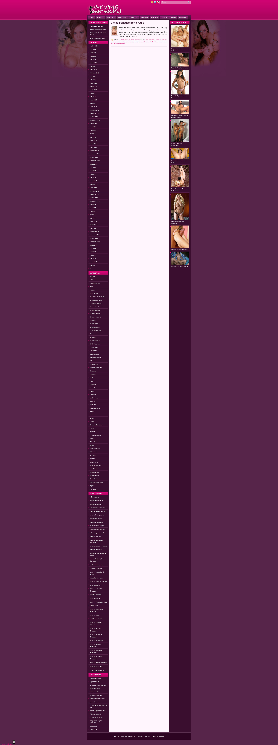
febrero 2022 (93, 86)
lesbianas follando (96, 568)
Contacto (140, 736)
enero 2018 (93, 188)
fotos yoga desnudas (96, 367)
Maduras (144, 18)
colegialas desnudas (96, 522)
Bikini (91, 286)
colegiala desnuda (95, 536)
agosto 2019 (93, 123)
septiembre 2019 (95, 120)
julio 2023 (93, 49)
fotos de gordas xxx (96, 504)
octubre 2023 (94, 46)
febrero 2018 (93, 184)
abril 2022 (93, 80)
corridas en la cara (96, 619)
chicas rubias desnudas (97, 508)
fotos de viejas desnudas (98, 602)
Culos (91, 334)
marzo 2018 (93, 181)
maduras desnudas (96, 565)
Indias (91, 381)
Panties (92, 428)
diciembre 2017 (94, 191)
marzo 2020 (93, 100)
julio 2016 (93, 248)
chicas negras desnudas (97, 533)
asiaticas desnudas (96, 549)
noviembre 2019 (94, 113)
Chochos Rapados (95, 317)
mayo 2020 (93, 93)
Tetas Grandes (94, 469)
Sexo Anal (183, 18)
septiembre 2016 (95, 241)
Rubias (173, 18)
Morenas (92, 415)
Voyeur (92, 486)
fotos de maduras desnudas (96, 651)
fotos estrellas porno (96, 500)
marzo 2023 (93, 63)
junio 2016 (93, 252)
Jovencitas (122, 18)
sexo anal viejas (121, 41)
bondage (92, 290)
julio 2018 (93, 167)
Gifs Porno (93, 374)
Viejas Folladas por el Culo (127, 22)
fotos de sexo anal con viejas (153, 39)
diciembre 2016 (94, 231)
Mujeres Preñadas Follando (98, 29)
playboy (92, 438)
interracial (93, 384)
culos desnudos (94, 692)
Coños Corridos (94, 324)
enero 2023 (93, 69)
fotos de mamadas (96, 640)
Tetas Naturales (94, 472)
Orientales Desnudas (96, 425)
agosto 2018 (93, 164)
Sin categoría (94, 462)
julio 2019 (93, 127)
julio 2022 (93, 76)
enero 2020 (93, 107)
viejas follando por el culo (146, 41)
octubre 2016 (94, 238)
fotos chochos (94, 364)
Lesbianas (133, 18)
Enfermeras (93, 351)
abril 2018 (93, 177)
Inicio (91, 18)
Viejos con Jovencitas (96, 482)
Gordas (92, 378)
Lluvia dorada (94, 398)
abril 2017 (93, 218)
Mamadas (154, 18)
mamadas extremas (96, 578)
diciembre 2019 (94, 110)
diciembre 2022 (94, 73)
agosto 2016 (93, 245)
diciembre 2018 (94, 150)
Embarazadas (94, 347)
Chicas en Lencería (95, 303)
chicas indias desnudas (97, 307)
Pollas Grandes (94, 442)
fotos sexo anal (95, 585)
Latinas (92, 391)
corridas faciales (95, 594)
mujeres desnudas (95, 678)
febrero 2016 (93, 265)
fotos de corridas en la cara (98, 546)
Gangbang (93, 371)
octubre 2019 (94, 117)
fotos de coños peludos (97, 526)
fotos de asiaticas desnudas (96, 590)
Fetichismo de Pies (95, 357)
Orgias (92, 421)
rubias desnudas (95, 702)
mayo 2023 (93, 56)
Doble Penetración (95, 344)
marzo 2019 (93, 140)
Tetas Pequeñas (94, 475)
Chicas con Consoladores (97, 297)
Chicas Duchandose (96, 300)
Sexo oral (92, 459)
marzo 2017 (93, 221)
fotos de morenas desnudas (96, 657)
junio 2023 (93, 53)
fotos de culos (94, 615)
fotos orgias (93, 726)
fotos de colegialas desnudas (96, 610)
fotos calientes (95, 598)
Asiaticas (92, 280)
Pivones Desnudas (95, 435)
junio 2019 (93, 130)
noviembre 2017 (94, 194)
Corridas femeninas (95, 330)
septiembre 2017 (95, 201)
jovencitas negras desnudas (98, 685)
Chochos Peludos (95, 313)
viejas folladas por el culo (132, 41)
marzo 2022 (93, 83)
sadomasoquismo (95, 448)
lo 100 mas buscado (97, 670)
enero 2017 (93, 228)
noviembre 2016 (94, 235)
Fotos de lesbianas (95, 714)
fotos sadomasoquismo (97, 529)
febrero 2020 (93, 103)
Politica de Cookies (158, 736)
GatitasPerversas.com (129, 736)
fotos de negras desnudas (95, 645)
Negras (164, 18)
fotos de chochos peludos (98, 581)
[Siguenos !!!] (155, 3)
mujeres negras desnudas (97, 698)
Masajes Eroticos (95, 408)
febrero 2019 (93, 144)
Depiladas (111, 18)
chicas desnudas (95, 688)
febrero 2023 (93, 66)
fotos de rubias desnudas (98, 662)
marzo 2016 (93, 262)
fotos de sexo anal (96, 666)
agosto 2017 (93, 204)
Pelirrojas (92, 432)
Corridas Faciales (95, 327)
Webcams (93, 489)
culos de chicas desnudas (98, 511)
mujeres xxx (93, 729)
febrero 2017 (93, 225)
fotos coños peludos (96, 518)
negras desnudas (95, 682)
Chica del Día (94, 293)
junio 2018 (93, 171)
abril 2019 (93, 137)
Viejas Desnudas (95, 479)
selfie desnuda (94, 497)
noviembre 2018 (94, 154)
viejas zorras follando (119, 43)
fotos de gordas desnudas (95, 629)
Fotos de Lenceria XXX (96, 26)
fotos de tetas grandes (97, 515)
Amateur (100, 18)
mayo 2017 (93, 215)
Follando (92, 361)
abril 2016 (93, 258)
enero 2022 (93, 90)
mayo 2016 (93, 255)
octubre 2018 (94, 157)
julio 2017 (93, 208)
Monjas (92, 411)
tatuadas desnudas (95, 465)
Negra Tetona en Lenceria (97, 38)
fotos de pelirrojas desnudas (96, 635)
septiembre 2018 (95, 161)
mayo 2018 (93, 174)
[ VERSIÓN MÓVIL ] (6, 744)
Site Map (147, 736)
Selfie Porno (93, 452)
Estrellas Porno (94, 354)
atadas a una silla (95, 283)
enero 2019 (93, 147)
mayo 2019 (93, 134)
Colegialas (93, 320)
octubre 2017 (94, 198)
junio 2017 (93, 211)
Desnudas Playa (95, 340)
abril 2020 (93, 96)
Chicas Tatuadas (95, 310)
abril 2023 (93, 59)
